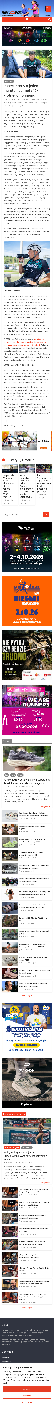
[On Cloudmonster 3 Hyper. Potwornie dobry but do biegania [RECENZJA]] (10, 864)
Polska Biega (26, 1148)
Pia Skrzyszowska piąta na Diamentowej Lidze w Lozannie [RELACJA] (44, 483)
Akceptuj (27, 1389)
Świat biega (9, 81)
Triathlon (17, 106)
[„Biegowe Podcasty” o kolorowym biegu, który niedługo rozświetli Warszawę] (10, 1188)
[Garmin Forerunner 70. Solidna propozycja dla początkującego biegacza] (10, 877)
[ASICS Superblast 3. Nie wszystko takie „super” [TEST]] (10, 956)
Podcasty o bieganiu (14, 1114)
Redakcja (21, 99)
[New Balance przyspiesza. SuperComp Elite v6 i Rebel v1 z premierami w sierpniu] (10, 890)
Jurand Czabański (16, 103)
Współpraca (6, 1362)
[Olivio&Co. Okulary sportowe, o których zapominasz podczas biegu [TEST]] (10, 982)
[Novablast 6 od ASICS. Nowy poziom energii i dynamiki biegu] (10, 969)
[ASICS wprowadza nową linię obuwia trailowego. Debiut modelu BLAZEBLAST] (10, 943)
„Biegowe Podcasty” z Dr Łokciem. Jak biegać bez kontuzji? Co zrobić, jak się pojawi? (32, 1297)
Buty (6, 775)
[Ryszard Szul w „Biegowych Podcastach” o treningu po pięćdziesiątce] (10, 1201)
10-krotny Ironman (35, 99)
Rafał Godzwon (29, 103)
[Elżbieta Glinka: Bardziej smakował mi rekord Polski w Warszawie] (10, 1214)
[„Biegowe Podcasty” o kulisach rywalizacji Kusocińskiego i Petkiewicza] (10, 1253)
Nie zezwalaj (27, 1402)
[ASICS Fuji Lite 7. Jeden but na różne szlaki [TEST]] (10, 930)
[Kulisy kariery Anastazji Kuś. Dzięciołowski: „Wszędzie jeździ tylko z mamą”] (27, 1119)
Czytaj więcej (45, 806)
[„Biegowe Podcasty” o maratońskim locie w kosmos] (10, 1267)
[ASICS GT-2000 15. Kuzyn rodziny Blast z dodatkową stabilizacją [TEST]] (10, 838)
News (13, 775)
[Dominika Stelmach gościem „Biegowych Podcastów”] (10, 1227)
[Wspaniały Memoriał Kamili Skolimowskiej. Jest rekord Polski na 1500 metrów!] (10, 465)
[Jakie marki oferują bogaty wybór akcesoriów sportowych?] (10, 851)
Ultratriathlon (26, 106)
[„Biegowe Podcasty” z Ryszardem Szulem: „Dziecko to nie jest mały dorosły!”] (10, 1280)
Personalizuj (27, 1396)
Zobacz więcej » (27, 995)
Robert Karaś (8, 106)
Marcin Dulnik (25, 786)
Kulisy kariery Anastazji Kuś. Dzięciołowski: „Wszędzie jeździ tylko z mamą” (25, 1156)
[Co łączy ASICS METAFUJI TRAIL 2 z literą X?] (10, 917)
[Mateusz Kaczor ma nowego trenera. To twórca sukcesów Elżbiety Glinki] (10, 1240)
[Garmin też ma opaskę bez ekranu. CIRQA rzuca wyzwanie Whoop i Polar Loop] (10, 903)
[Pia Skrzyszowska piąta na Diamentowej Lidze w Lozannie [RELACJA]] (44, 465)
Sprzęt (6, 741)
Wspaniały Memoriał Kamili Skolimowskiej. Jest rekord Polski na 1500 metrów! (9, 486)
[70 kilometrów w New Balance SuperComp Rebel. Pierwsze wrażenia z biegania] (27, 747)
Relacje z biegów (41, 103)
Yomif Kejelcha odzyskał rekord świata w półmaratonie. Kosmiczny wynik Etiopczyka (27, 486)
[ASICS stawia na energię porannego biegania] (10, 825)
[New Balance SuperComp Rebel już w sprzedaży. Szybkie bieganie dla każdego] (10, 812)
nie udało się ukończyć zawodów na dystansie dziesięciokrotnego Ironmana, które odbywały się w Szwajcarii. (26, 342)
